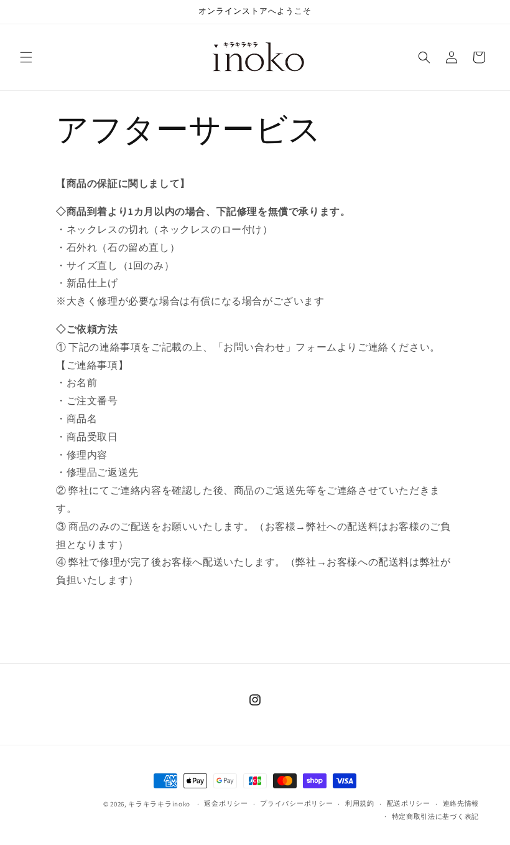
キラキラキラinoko (159, 804)
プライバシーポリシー (296, 803)
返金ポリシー (226, 803)
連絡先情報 (461, 803)
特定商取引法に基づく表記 (435, 816)
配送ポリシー (408, 803)
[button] (26, 57)
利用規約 (359, 803)
